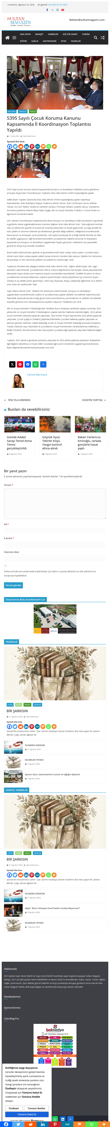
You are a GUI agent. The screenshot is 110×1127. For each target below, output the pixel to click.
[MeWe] (37, 146)
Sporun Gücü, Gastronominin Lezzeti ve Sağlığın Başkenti (52, 774)
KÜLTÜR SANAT (70, 34)
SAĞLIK (34, 41)
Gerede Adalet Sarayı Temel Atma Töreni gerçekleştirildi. (19, 442)
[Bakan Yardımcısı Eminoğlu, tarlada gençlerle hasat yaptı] (90, 418)
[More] (54, 146)
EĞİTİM (23, 41)
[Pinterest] (32, 146)
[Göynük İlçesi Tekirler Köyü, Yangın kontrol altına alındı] (55, 418)
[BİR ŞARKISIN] (55, 673)
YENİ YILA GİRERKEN (18, 400)
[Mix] (43, 146)
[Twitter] (15, 146)
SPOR (63, 41)
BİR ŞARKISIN (17, 710)
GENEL (18, 705)
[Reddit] (20, 146)
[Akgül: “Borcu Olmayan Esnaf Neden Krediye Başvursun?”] (13, 910)
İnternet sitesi (11, 552)
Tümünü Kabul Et (27, 1114)
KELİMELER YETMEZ (57, 4)
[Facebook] (9, 146)
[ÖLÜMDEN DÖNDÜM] (13, 747)
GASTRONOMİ (49, 41)
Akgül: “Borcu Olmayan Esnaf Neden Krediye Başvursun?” (52, 908)
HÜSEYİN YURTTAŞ (89, 400)
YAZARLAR (76, 41)
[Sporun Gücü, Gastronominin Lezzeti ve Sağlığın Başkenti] (13, 776)
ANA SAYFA (25, 34)
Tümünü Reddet (36, 1108)
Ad (6, 524)
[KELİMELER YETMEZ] (13, 761)
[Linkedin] (26, 146)
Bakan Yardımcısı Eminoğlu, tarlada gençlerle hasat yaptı (89, 442)
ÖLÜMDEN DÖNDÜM (35, 745)
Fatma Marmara (29, 136)
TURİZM (86, 34)
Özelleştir (14, 1108)
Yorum (8, 485)
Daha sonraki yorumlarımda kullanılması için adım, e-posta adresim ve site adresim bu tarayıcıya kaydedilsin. (50, 573)
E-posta (9, 538)
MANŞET (39, 34)
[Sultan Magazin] (7, 37)
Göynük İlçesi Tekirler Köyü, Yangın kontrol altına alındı (52, 442)
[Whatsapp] (48, 146)
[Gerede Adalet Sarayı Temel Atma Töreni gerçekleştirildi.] (19, 418)
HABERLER (53, 34)
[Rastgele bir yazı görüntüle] (102, 37)
